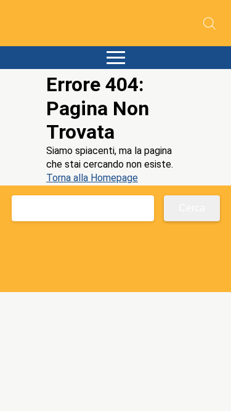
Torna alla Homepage (92, 178)
